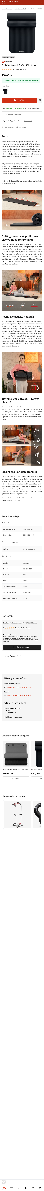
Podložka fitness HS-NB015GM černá (19, 687)
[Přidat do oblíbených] (39, 100)
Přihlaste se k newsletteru (30, 80)
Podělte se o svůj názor (22, 647)
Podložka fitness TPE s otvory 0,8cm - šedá (15, 769)
